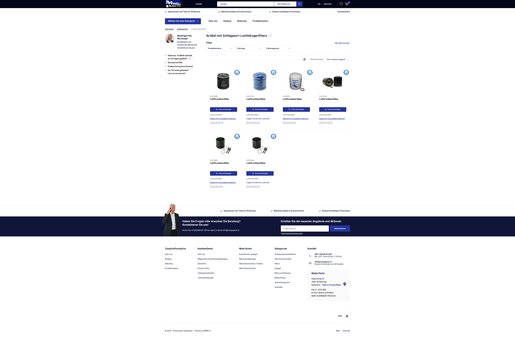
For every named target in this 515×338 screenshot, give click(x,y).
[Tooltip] (190, 59)
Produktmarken (260, 21)
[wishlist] (341, 4)
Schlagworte (182, 29)
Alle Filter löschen (342, 43)
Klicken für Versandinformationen (223, 119)
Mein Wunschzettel (247, 268)
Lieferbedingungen (206, 278)
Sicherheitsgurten (282, 282)
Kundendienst (344, 12)
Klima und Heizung (282, 273)
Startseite (169, 29)
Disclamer (202, 264)
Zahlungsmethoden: (206, 273)
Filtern (277, 264)
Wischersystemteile (283, 259)
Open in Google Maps (331, 285)
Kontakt (199, 4)
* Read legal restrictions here (292, 233)
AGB (338, 331)
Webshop (242, 21)
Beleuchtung (280, 278)
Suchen (299, 4)
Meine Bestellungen (247, 259)
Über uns (213, 21)
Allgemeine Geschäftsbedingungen (213, 259)
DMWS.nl (207, 331)
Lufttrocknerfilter (219, 99)
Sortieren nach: (317, 59)
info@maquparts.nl (323, 262)
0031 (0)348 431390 (323, 254)
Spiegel (278, 268)
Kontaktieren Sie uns (186, 48)
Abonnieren (340, 228)
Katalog (227, 21)
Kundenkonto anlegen (248, 254)
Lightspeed (188, 331)
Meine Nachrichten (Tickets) (251, 264)
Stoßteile (278, 287)
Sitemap (346, 331)
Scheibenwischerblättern (285, 254)
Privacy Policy (203, 268)
